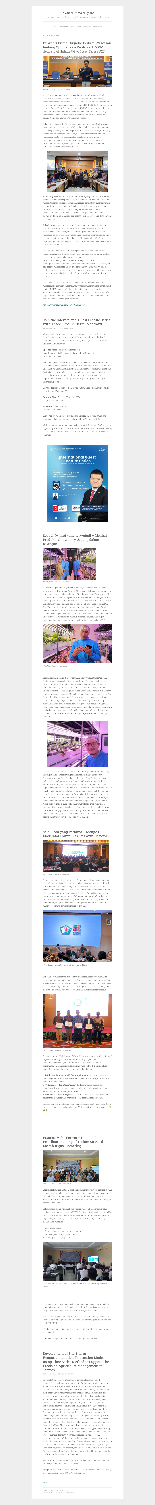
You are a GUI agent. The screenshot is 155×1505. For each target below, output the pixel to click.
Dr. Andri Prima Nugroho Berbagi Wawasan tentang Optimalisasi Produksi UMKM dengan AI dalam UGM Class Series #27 (77, 47)
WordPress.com (67, 1492)
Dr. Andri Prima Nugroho (77, 13)
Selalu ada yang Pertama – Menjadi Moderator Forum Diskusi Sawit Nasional (75, 833)
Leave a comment (63, 89)
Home (55, 26)
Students (87, 26)
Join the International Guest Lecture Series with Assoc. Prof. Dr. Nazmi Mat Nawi (76, 322)
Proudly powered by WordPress (55, 1490)
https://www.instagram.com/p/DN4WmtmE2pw (64, 305)
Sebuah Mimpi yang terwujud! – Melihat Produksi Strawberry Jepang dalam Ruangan (75, 539)
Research (64, 26)
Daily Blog (97, 26)
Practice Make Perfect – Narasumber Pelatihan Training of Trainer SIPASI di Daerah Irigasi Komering (73, 1141)
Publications (75, 26)
